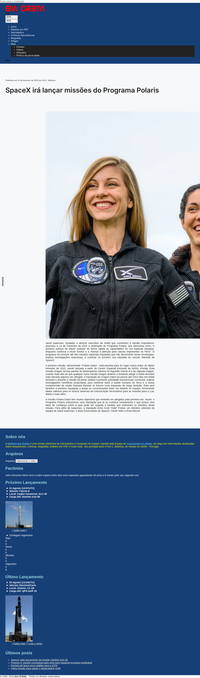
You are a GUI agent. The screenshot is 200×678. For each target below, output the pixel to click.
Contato (20, 47)
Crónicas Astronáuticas (23, 35)
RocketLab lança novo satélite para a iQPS (34, 665)
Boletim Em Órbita (18, 443)
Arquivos (10, 461)
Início (13, 26)
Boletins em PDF (19, 29)
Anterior (2, 281)
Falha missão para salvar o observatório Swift (35, 668)
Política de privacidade (27, 55)
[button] (7, 14)
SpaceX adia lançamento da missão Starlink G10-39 (39, 660)
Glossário (21, 52)
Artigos (14, 41)
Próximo (197, 283)
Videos (19, 49)
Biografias (16, 38)
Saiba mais (19, 530)
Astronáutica (17, 32)
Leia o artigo (35, 643)
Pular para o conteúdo (12, 1)
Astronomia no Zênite (139, 443)
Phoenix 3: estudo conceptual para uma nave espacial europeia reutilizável (51, 662)
